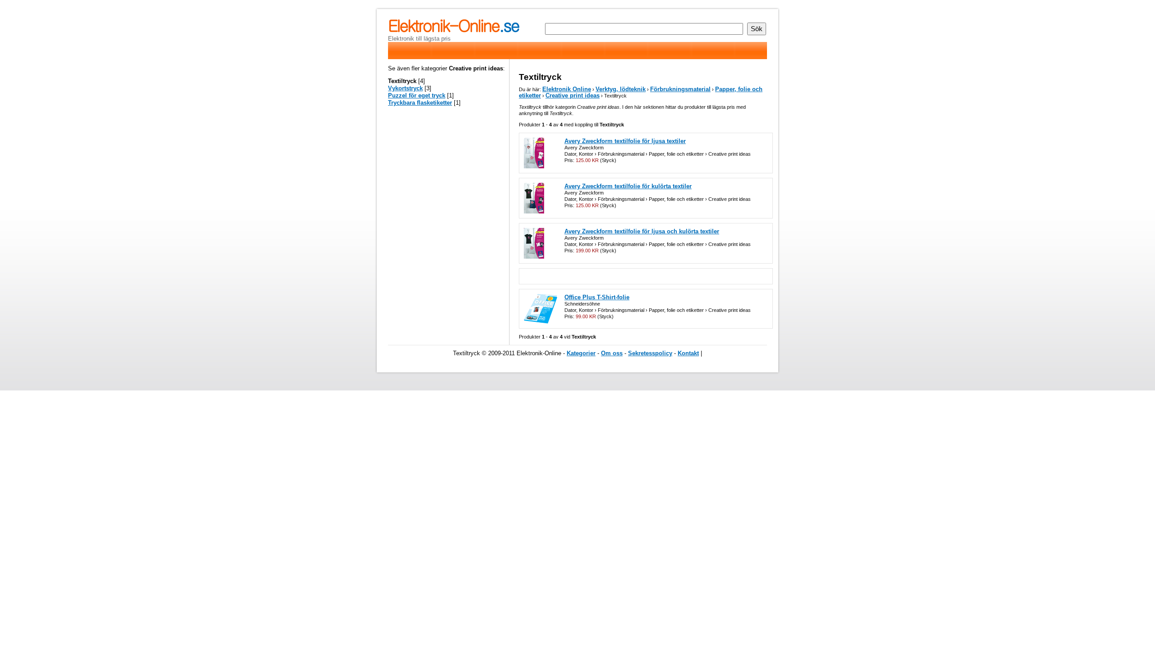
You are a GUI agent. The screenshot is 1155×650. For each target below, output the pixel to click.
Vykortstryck (405, 88)
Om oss (612, 353)
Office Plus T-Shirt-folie (596, 297)
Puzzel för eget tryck (416, 95)
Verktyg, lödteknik (621, 89)
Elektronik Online (566, 89)
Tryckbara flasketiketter (420, 102)
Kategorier (581, 353)
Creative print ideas (572, 95)
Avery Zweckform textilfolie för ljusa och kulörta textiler (641, 231)
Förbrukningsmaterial (680, 89)
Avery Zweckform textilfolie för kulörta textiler (628, 186)
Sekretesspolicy (650, 353)
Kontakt (688, 353)
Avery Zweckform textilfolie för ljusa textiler (625, 141)
